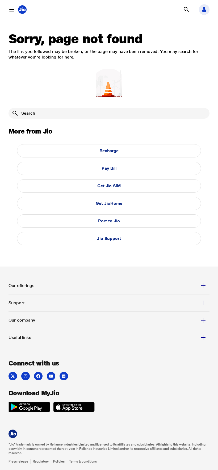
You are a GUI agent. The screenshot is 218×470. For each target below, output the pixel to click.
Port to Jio (109, 220)
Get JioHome (109, 203)
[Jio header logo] (22, 9)
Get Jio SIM (109, 185)
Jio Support (109, 238)
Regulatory (40, 461)
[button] (11, 9)
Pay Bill (109, 168)
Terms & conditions (83, 461)
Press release (18, 461)
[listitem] (13, 376)
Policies (59, 461)
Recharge (109, 150)
